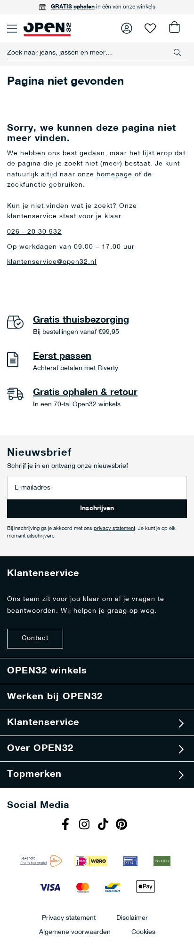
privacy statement (114, 528)
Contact (35, 638)
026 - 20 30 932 (34, 232)
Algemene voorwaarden (75, 932)
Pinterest (123, 825)
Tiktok (104, 825)
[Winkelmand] (174, 28)
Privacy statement (69, 918)
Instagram (85, 825)
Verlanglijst (150, 28)
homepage (114, 174)
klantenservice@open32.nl (52, 262)
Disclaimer (132, 918)
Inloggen (127, 28)
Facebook (66, 825)
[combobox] (97, 52)
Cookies (143, 932)
